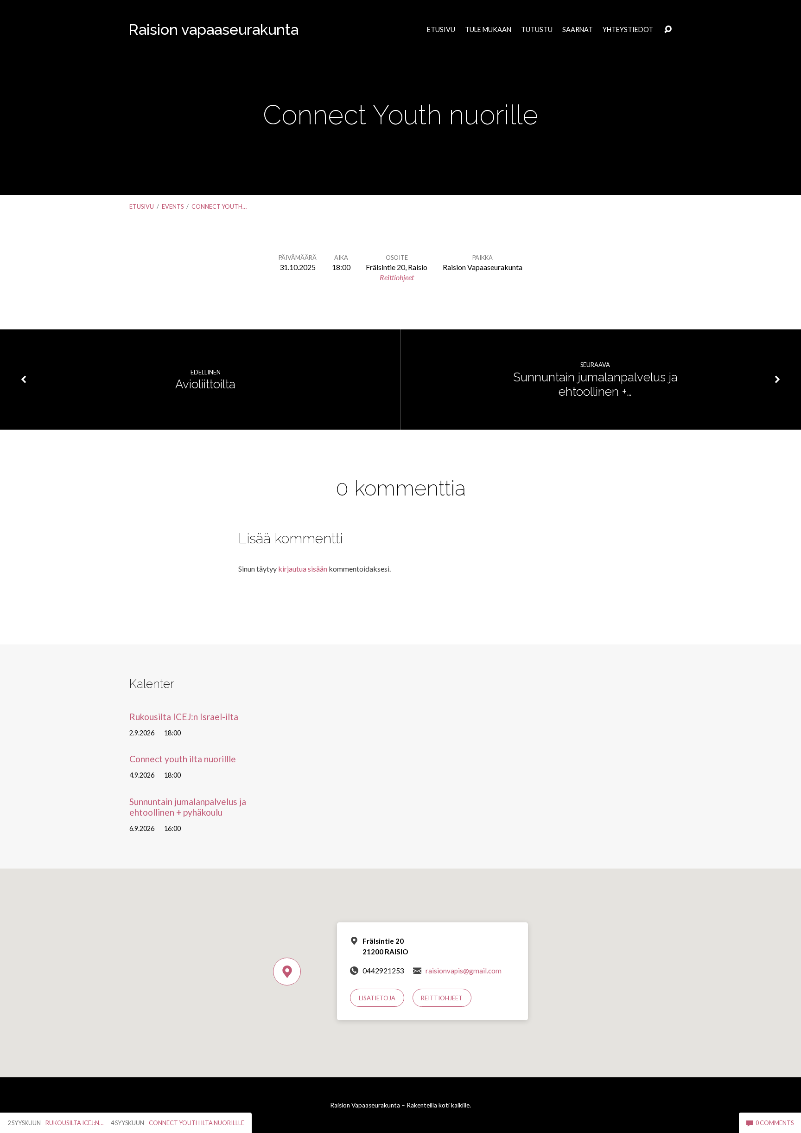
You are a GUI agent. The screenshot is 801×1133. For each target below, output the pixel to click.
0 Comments (774, 1123)
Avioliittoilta (205, 384)
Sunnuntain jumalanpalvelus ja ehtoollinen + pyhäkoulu (187, 807)
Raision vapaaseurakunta (213, 29)
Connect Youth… (219, 206)
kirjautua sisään (302, 568)
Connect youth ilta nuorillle (182, 758)
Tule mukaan (488, 29)
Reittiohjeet (397, 277)
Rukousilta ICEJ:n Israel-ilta (183, 716)
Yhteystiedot (628, 29)
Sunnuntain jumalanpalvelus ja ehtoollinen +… (595, 384)
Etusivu (441, 29)
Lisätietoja (377, 998)
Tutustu (537, 29)
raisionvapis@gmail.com (464, 970)
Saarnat (577, 29)
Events (173, 206)
